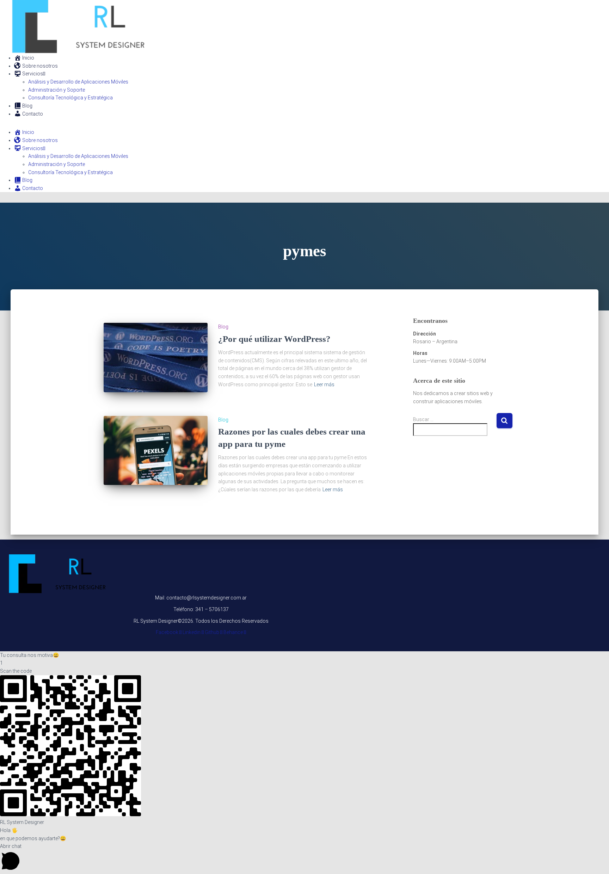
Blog (27, 106)
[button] (304, 655)
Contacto (32, 114)
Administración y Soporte (56, 90)
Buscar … (423, 419)
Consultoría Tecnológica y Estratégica (70, 97)
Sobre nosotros (40, 66)
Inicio (28, 58)
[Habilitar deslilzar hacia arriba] (595, 860)
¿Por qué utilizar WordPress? (274, 339)
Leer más (324, 384)
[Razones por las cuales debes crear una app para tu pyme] (156, 450)
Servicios (32, 73)
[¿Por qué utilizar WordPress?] (156, 357)
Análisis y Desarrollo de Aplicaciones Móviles (78, 82)
